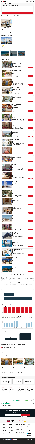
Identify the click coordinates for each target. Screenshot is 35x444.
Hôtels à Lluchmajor (17, 432)
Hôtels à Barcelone (23, 426)
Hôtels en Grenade (23, 432)
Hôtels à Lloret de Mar (11, 432)
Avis (3, 433)
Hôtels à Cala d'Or (17, 429)
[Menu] (1, 1)
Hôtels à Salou (10, 427)
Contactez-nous (29, 426)
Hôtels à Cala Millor (17, 426)
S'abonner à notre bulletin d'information (5, 431)
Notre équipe (4, 427)
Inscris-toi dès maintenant (26, 414)
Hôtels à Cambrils (11, 430)
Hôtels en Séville (23, 429)
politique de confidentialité (24, 416)
